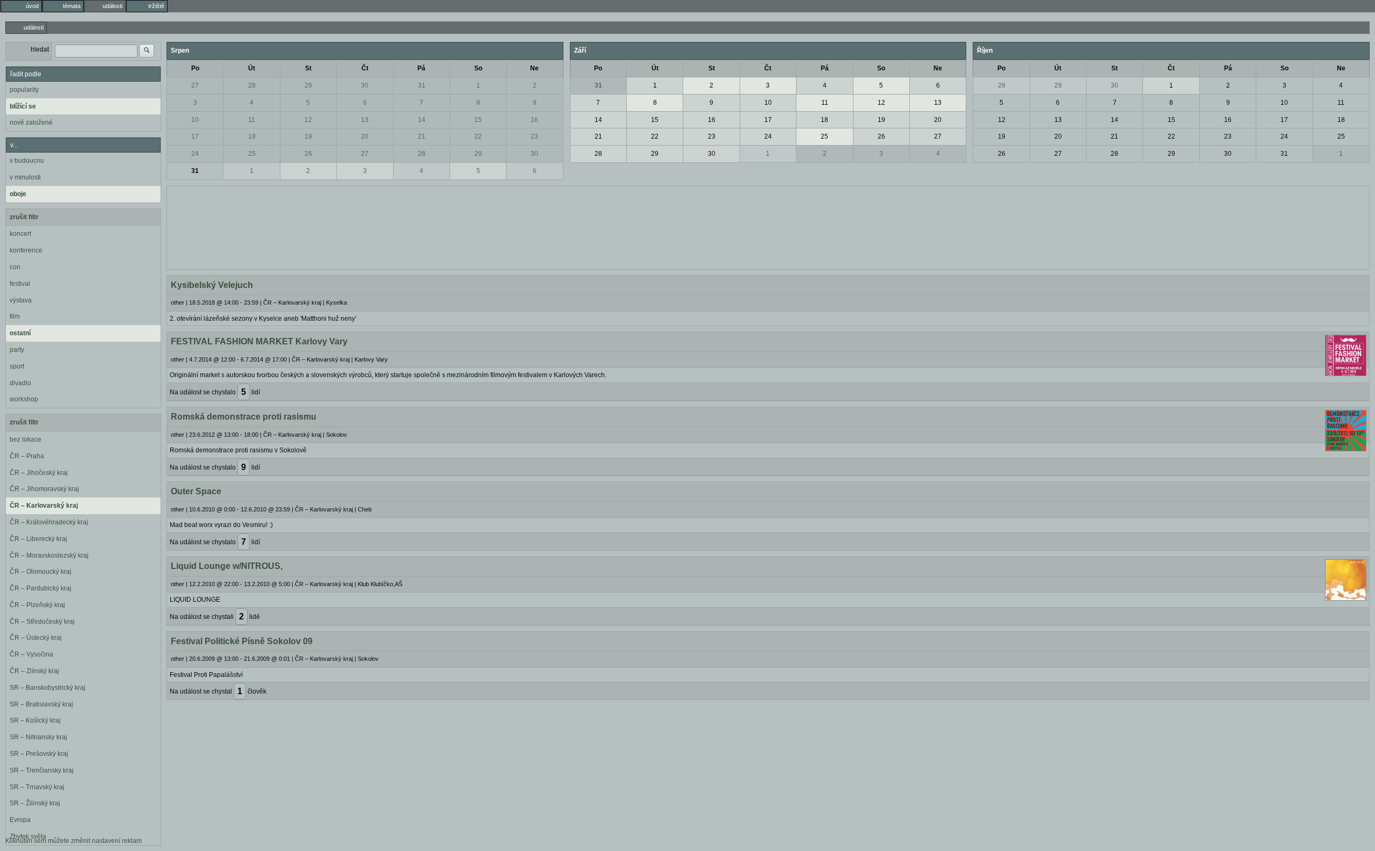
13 (364, 120)
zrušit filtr (24, 217)
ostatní (20, 333)
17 (195, 136)
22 (478, 136)
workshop (24, 399)
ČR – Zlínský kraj (34, 671)
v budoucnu (27, 160)
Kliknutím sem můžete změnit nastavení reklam (73, 841)
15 (478, 120)
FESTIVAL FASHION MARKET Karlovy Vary (259, 341)
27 (195, 85)
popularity (24, 89)
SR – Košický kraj (35, 720)
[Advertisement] (768, 226)
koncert (20, 233)
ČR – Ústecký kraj (36, 637)
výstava (21, 300)
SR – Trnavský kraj (37, 787)
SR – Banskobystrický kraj (47, 687)
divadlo (20, 383)
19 (308, 136)
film (15, 316)
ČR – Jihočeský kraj (39, 473)
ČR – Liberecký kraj (38, 539)
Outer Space (196, 491)
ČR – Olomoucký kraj (40, 571)
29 (308, 85)
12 (308, 120)
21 (421, 136)
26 (308, 153)
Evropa (20, 820)
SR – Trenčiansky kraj (42, 770)
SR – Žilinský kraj (35, 803)
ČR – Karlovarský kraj (44, 505)
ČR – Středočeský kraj (42, 621)
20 (364, 136)
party (17, 350)
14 (421, 120)
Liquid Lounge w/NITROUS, (227, 566)
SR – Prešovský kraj (39, 754)
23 (534, 136)
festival (20, 283)
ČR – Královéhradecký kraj (49, 522)
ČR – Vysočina (31, 654)
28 (252, 85)
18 (252, 136)
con (15, 267)
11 (251, 120)
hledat (40, 49)
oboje (18, 194)
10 (195, 120)
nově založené (31, 122)
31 (421, 85)
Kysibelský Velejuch (212, 285)
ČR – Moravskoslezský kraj (49, 555)
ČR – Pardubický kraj (40, 588)
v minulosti (25, 177)
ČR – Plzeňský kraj (37, 605)
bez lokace (25, 439)
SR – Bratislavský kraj (41, 704)
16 (534, 120)
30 (364, 85)
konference (26, 250)
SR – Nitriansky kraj (38, 737)
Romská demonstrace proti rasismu (243, 416)
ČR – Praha (27, 456)
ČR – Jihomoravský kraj (44, 489)
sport (17, 366)
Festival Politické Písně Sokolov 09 (242, 641)
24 (195, 153)
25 (252, 153)
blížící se (23, 106)
